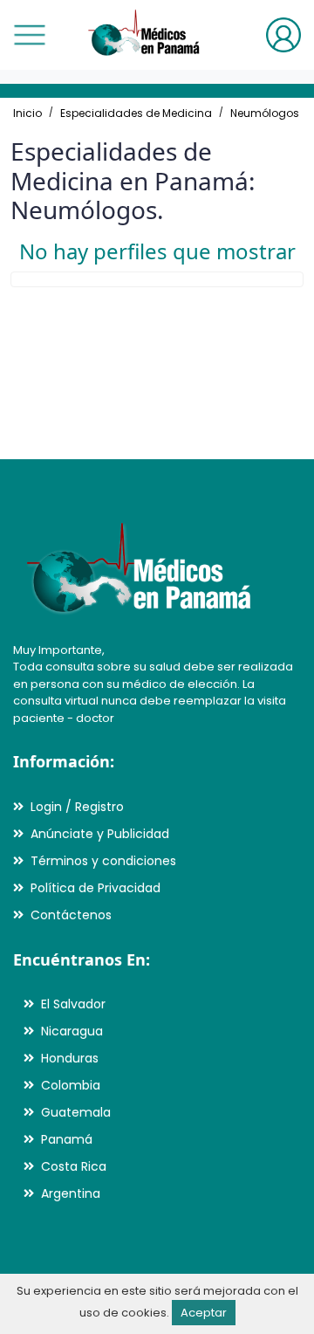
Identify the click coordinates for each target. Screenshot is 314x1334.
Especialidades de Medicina (136, 113)
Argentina (70, 1193)
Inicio (27, 113)
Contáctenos (71, 915)
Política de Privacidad (95, 888)
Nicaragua (72, 1031)
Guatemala (76, 1112)
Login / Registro (77, 806)
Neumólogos (264, 113)
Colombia (70, 1085)
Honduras (70, 1058)
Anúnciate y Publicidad (100, 833)
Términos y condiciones (103, 861)
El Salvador (73, 1004)
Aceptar (204, 1312)
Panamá (66, 1139)
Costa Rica (73, 1166)
